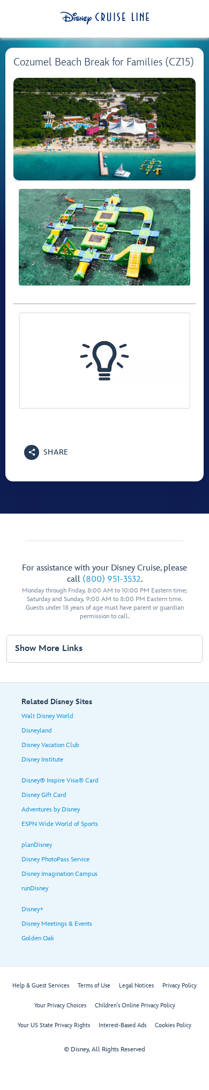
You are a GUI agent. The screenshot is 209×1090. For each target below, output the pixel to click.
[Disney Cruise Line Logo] (105, 18)
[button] (46, 452)
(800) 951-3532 (112, 579)
